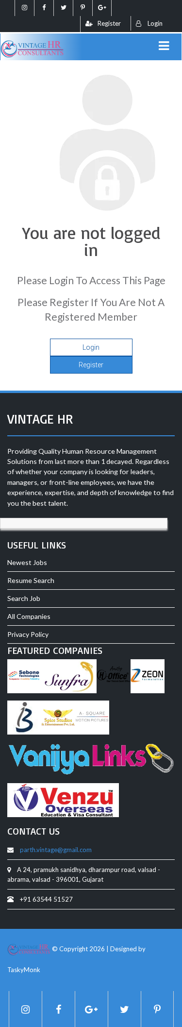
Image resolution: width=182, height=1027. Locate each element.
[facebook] (43, 8)
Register (91, 365)
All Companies (28, 616)
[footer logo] (28, 949)
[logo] (32, 43)
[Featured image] (24, 677)
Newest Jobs (27, 562)
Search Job (23, 598)
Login (154, 23)
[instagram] (24, 8)
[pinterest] (82, 8)
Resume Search (30, 580)
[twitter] (63, 8)
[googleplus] (102, 8)
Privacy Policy (28, 634)
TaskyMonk (23, 970)
